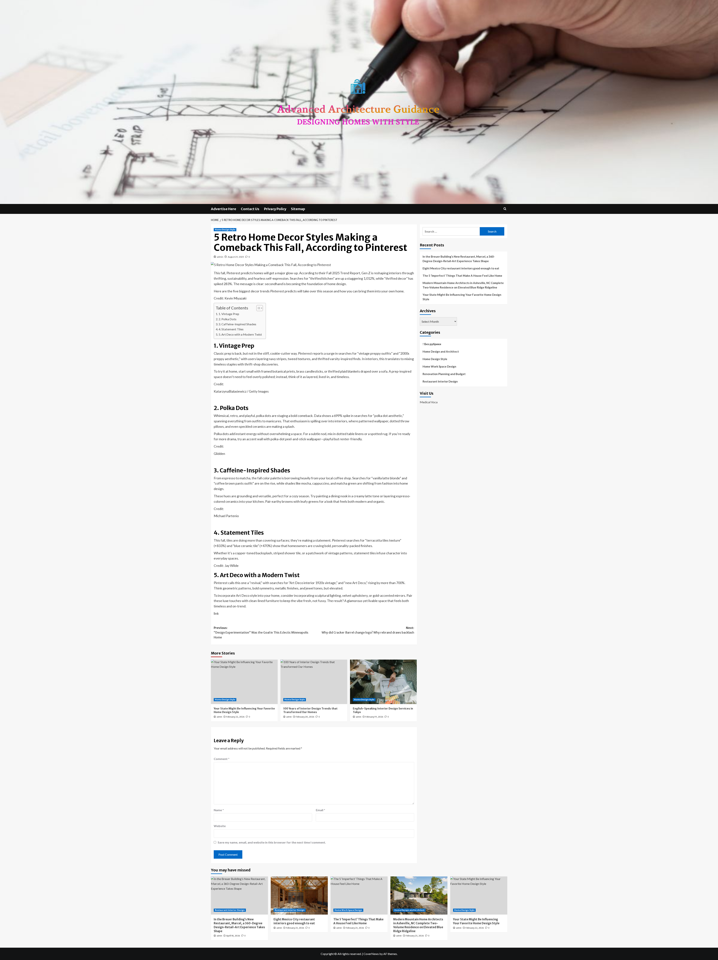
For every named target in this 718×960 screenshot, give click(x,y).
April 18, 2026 (233, 935)
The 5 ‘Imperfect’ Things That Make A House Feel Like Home (462, 275)
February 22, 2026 (235, 716)
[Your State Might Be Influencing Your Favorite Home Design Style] (244, 682)
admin (220, 256)
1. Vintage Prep (229, 314)
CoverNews (371, 954)
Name (219, 810)
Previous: (261, 632)
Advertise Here (223, 209)
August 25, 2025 (236, 256)
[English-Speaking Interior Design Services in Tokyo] (383, 682)
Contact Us (250, 209)
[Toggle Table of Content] (258, 308)
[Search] (505, 208)
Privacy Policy (275, 209)
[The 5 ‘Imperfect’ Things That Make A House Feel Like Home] (359, 895)
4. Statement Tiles (231, 329)
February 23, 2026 (295, 928)
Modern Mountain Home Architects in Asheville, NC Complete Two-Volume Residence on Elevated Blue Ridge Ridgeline (463, 285)
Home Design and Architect (441, 351)
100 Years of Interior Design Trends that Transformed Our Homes (310, 710)
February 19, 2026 (374, 716)
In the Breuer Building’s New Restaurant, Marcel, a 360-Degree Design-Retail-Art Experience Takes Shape (459, 259)
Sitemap (298, 209)
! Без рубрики (432, 344)
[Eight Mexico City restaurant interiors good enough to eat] (299, 895)
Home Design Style (225, 229)
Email (320, 810)
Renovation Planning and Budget (444, 374)
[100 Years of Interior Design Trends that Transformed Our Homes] (313, 682)
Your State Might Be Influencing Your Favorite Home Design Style (462, 297)
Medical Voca (429, 402)
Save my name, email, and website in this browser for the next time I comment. (272, 842)
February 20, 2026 (305, 716)
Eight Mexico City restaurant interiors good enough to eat (461, 268)
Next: (368, 630)
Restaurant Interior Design (440, 381)
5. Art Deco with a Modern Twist (240, 334)
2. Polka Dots (227, 319)
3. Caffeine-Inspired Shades (237, 324)
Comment (221, 759)
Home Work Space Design (439, 366)
